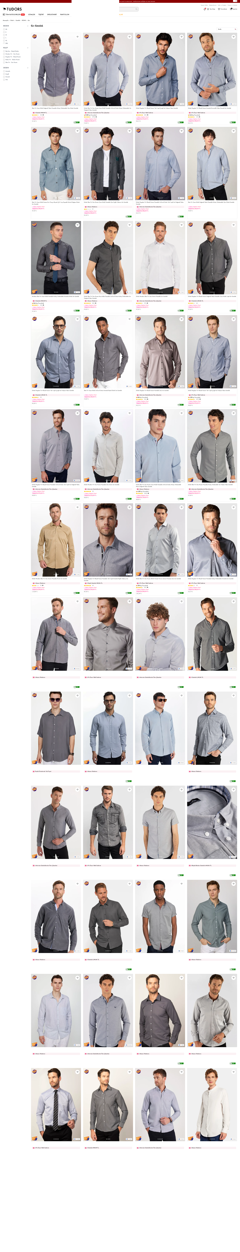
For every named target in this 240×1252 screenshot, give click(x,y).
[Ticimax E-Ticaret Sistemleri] (120, 1250)
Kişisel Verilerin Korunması (11, 1210)
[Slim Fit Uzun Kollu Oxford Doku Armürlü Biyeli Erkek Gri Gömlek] (108, 351)
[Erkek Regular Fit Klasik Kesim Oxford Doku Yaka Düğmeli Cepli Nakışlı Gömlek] (160, 1104)
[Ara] (136, 9)
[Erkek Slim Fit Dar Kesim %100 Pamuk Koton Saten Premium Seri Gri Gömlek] (160, 540)
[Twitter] (196, 1221)
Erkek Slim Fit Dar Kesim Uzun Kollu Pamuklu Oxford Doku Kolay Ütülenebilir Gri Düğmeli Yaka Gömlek (159, 768)
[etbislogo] (195, 1206)
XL (6, 40)
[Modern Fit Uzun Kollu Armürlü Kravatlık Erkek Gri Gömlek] (160, 1010)
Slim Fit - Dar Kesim (11, 62)
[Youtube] (204, 1221)
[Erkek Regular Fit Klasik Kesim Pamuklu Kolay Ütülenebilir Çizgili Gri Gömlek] (212, 728)
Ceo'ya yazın (7, 1194)
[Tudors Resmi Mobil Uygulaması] (11, 1222)
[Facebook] (193, 1221)
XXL (7, 43)
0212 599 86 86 (198, 1194)
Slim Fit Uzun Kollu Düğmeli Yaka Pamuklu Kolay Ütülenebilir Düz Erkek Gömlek (211, 202)
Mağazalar (194, 1197)
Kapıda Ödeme (102, 1200)
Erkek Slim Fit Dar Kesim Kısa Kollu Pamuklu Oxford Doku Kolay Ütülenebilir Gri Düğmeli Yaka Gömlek (159, 956)
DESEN (6, 68)
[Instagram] (200, 1221)
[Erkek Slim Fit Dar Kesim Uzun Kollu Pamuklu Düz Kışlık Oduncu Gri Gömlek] (108, 163)
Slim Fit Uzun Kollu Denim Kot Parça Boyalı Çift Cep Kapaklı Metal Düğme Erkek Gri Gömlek (56, 203)
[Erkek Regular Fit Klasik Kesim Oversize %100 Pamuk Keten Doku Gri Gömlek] (56, 1010)
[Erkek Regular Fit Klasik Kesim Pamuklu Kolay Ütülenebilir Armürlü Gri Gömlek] (212, 540)
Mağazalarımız (212, 5)
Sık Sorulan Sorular (103, 1194)
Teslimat (100, 1203)
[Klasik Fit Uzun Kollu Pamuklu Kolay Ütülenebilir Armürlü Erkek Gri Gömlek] (212, 1010)
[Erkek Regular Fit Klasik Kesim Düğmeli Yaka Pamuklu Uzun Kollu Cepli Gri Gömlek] (212, 257)
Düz (7, 79)
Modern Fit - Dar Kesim (13, 54)
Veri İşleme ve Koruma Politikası (153, 1197)
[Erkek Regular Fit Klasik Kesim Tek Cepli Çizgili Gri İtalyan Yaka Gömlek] (160, 69)
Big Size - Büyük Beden (12, 51)
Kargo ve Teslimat (232, 5)
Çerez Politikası (148, 1200)
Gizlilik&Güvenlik (8, 1200)
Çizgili (7, 74)
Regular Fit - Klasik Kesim (13, 57)
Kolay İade (54, 1200)
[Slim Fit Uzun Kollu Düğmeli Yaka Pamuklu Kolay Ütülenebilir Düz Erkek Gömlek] (56, 69)
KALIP (5, 48)
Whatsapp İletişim (56, 1203)
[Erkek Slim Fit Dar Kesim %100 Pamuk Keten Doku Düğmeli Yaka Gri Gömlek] (212, 916)
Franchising (7, 1197)
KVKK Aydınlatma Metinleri (152, 1194)
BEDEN (6, 26)
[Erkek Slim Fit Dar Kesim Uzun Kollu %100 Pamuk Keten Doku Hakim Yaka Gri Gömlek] (212, 1104)
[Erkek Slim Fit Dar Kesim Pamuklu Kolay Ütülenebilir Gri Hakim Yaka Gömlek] (212, 446)
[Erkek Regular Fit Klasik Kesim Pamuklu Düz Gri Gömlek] (160, 351)
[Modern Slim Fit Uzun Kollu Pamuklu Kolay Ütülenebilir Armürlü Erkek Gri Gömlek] (56, 257)
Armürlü (8, 71)
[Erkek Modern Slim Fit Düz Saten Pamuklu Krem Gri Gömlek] (56, 540)
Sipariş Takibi (204, 5)
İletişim (53, 1194)
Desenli (8, 77)
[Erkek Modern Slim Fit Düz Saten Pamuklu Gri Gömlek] (160, 257)
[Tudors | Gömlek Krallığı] (12, 9)
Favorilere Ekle (77, 37)
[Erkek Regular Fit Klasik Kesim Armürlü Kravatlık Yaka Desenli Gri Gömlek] (212, 69)
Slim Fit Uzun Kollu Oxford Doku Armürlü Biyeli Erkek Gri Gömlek (103, 390)
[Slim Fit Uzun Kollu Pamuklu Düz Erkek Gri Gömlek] (160, 634)
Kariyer (6, 1206)
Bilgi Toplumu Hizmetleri (151, 1203)
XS (6, 29)
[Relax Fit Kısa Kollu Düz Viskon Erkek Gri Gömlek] (56, 728)
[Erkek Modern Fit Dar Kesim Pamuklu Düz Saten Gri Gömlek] (108, 446)
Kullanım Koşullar (102, 1206)
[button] (54, 292)
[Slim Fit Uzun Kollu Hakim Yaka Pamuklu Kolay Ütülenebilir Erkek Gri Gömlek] (56, 822)
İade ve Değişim (222, 5)
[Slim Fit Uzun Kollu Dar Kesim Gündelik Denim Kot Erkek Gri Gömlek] (108, 822)
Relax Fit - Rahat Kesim (13, 59)
